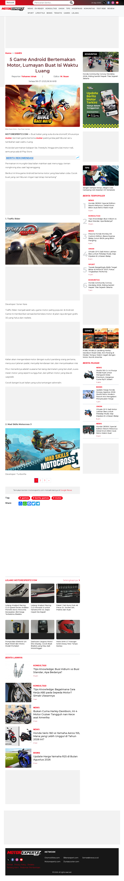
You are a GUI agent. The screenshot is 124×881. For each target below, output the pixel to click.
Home (8, 53)
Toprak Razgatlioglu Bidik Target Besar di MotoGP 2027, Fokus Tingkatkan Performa (102, 269)
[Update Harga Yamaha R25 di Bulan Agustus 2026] (18, 758)
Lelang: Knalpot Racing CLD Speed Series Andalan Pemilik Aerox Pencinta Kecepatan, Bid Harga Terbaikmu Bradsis (17, 609)
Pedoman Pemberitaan (30, 867)
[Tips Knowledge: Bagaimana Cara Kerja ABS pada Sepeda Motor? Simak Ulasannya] (18, 692)
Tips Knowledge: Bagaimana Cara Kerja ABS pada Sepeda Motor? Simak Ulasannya (54, 692)
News (30, 8)
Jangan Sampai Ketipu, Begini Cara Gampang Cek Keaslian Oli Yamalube (99, 189)
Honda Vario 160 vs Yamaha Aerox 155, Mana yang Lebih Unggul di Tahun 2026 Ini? (56, 736)
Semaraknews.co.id (90, 858)
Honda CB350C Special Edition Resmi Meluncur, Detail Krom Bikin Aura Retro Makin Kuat (101, 205)
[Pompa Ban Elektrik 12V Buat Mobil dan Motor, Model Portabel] (17, 626)
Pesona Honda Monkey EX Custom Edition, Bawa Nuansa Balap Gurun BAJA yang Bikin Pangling (101, 237)
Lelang (75, 13)
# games (24, 498)
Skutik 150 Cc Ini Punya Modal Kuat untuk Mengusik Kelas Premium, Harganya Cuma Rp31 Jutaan (106, 374)
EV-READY (39, 8)
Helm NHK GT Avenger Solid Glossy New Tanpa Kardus (67, 643)
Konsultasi (51, 8)
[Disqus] (42, 542)
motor (8, 138)
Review (110, 8)
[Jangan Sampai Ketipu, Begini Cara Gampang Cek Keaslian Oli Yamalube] (101, 176)
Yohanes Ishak (28, 76)
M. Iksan (64, 76)
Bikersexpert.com (70, 858)
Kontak (10, 865)
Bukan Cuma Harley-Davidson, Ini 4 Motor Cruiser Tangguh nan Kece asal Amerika (55, 714)
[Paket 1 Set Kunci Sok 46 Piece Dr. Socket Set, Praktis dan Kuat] (68, 590)
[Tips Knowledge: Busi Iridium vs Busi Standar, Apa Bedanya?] (18, 670)
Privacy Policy (20, 865)
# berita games (41, 498)
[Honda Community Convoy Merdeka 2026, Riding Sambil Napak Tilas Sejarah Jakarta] (101, 62)
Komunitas (89, 8)
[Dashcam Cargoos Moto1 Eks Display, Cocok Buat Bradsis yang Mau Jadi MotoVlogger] (42, 626)
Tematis (58, 13)
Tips (68, 8)
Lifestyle (40, 13)
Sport (31, 13)
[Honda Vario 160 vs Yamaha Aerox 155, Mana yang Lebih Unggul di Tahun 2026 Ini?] (18, 736)
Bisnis (49, 13)
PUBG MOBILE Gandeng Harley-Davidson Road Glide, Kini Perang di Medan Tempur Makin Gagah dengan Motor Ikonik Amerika (99, 353)
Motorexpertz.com (52, 862)
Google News (66, 490)
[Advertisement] (62, 31)
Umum (61, 8)
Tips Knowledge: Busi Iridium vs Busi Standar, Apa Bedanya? (102, 220)
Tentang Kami (13, 867)
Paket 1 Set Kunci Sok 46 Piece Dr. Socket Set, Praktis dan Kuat (67, 607)
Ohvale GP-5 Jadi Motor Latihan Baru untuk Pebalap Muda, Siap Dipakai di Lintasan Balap (102, 254)
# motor (57, 498)
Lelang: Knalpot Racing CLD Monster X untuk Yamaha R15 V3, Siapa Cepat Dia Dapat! (41, 608)
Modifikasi (77, 8)
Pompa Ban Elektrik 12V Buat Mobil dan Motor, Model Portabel (16, 643)
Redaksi (30, 865)
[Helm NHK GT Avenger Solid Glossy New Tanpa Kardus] (68, 626)
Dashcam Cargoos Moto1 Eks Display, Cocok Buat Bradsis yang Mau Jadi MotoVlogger (42, 644)
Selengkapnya (70, 580)
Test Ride (101, 8)
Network (10, 2)
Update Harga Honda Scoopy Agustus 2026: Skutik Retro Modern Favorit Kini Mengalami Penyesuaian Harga (106, 394)
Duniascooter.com (71, 862)
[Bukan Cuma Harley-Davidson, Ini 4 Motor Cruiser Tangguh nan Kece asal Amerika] (18, 714)
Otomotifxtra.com (52, 858)
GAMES (67, 13)
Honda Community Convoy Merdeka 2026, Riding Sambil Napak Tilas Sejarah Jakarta (100, 76)
